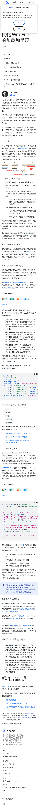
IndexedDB (27, 626)
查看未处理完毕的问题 (10, 756)
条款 (3, 799)
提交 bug (6, 753)
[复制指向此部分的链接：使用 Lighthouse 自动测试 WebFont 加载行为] (25, 680)
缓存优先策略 (14, 619)
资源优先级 (30, 252)
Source (4, 304)
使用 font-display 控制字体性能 (16, 437)
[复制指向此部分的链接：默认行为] (11, 141)
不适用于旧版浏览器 (27, 585)
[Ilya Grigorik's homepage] (14, 95)
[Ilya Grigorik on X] (11, 95)
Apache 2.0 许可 (28, 715)
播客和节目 (6, 773)
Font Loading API (8, 468)
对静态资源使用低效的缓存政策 (16, 703)
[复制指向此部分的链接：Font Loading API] (18, 448)
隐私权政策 (9, 799)
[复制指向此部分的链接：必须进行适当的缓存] (21, 599)
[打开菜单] (3, 2)
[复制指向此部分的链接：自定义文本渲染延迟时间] (25, 266)
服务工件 (21, 616)
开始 (19, 29)
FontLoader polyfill (21, 587)
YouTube (5, 784)
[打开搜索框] (30, 2)
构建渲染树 (23, 149)
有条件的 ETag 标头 (25, 609)
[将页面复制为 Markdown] (5, 46)
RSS (4, 790)
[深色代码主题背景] (34, 374)
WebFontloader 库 (11, 590)
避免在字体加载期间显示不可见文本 (15, 282)
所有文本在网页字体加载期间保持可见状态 (20, 707)
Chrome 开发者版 (8, 764)
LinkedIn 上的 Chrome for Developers (14, 787)
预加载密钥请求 (10, 700)
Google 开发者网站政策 (24, 718)
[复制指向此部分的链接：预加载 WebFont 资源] (22, 244)
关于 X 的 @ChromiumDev (11, 781)
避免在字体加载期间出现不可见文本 (17, 433)
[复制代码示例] (37, 374)
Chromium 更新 (8, 767)
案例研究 (6, 770)
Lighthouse (6, 686)
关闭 (19, 23)
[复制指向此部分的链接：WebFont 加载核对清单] (27, 640)
